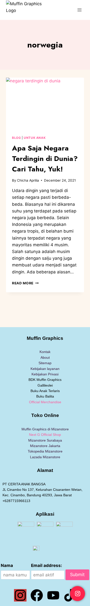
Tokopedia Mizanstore (45, 451)
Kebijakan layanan (45, 369)
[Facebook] (36, 595)
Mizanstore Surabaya (45, 440)
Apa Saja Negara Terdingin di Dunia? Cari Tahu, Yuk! (45, 158)
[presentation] (45, 103)
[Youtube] (53, 595)
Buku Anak (38, 391)
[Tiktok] (70, 595)
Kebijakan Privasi (45, 374)
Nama (7, 565)
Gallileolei (45, 385)
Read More (25, 283)
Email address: (46, 565)
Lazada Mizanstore (45, 457)
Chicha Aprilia (28, 180)
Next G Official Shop (45, 435)
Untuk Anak (35, 138)
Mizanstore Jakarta (45, 446)
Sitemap (45, 363)
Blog (16, 138)
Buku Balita (45, 396)
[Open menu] (79, 10)
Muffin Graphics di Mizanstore (45, 429)
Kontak (45, 352)
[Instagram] (20, 595)
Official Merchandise (45, 402)
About (45, 357)
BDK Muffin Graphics (45, 380)
